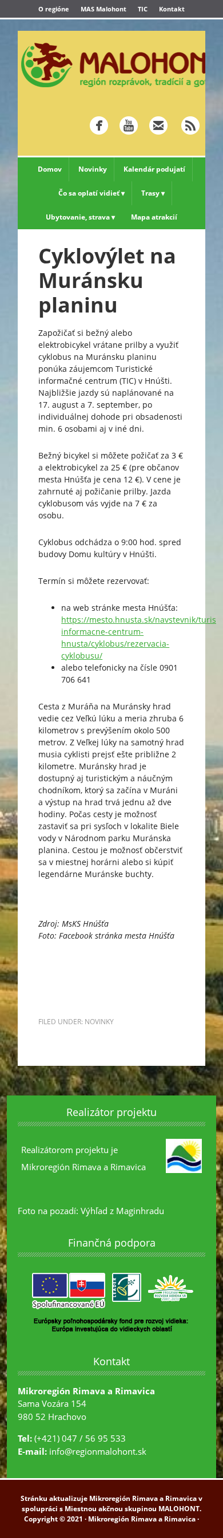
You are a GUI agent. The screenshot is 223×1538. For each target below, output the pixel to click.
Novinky (99, 1021)
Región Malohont (111, 65)
